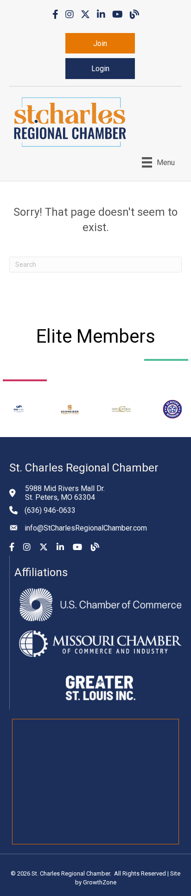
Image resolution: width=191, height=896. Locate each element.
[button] (100, 43)
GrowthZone (99, 882)
